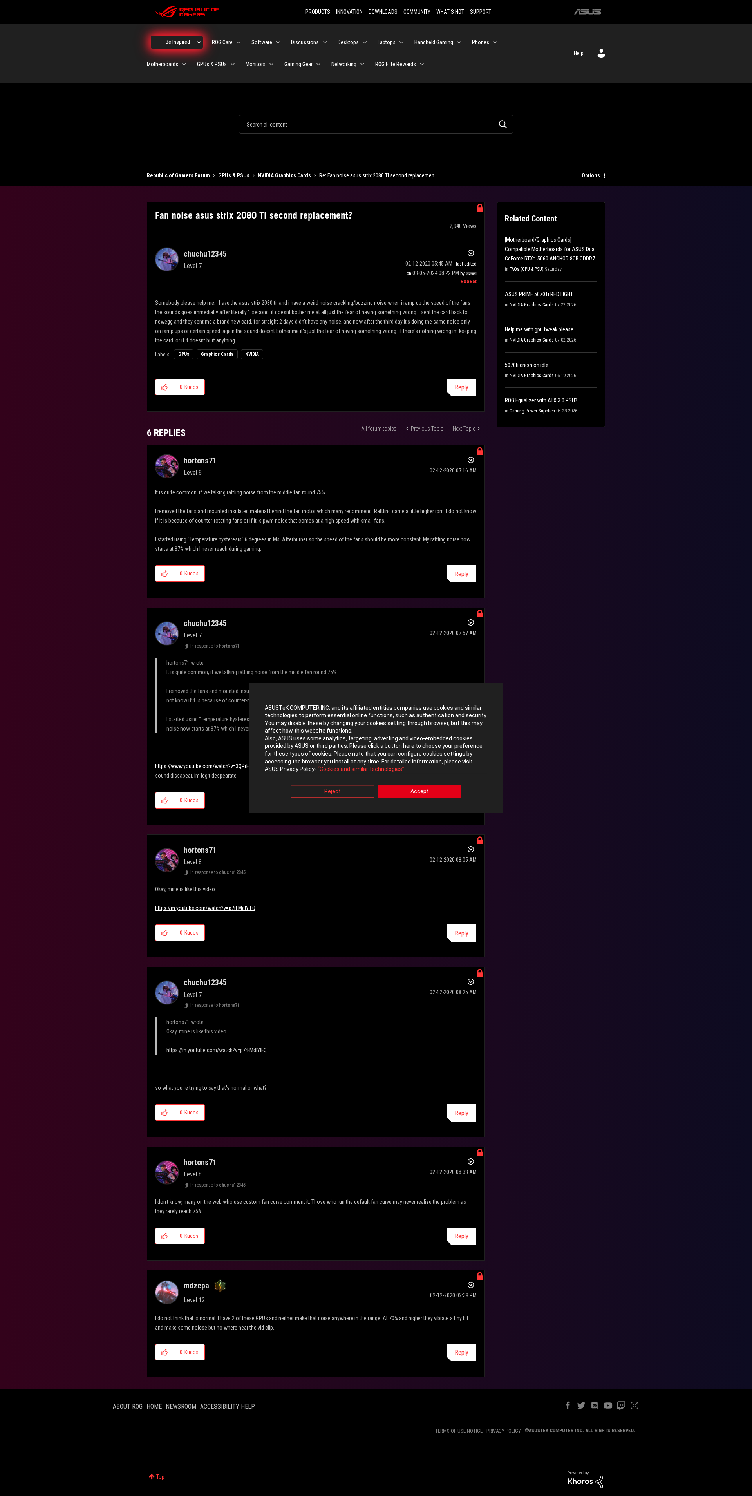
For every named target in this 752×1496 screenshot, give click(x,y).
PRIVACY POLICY (503, 1431)
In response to (215, 646)
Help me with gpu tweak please (539, 329)
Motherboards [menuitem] (162, 64)
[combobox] (376, 124)
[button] (164, 387)
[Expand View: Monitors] (271, 64)
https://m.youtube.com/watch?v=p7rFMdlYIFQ (205, 908)
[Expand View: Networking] (362, 64)
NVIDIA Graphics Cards (284, 175)
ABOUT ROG (128, 1406)
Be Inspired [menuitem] (178, 42)
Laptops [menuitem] (387, 42)
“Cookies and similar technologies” (361, 769)
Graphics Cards (217, 354)
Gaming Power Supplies (532, 411)
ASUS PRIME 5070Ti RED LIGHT (539, 294)
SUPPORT (480, 12)
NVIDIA (252, 354)
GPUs (183, 354)
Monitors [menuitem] (256, 64)
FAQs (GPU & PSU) (527, 269)
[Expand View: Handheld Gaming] (459, 42)
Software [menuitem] (261, 42)
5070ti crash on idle (526, 365)
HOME (154, 1406)
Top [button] (160, 1477)
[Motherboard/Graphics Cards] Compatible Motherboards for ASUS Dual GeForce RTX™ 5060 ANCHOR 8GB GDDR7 (550, 249)
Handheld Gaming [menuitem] (433, 42)
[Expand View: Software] (278, 42)
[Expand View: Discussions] (325, 42)
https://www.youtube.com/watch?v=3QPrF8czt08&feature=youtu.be (230, 766)
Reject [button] (332, 791)
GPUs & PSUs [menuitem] (212, 64)
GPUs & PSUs (233, 175)
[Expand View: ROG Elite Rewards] (422, 64)
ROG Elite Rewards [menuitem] (395, 64)
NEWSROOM (181, 1406)
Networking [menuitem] (343, 64)
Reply (461, 387)
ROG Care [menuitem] (222, 42)
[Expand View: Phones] (495, 42)
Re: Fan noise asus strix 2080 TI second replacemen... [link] (378, 175)
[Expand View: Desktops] (365, 42)
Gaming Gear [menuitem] (298, 64)
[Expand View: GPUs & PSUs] (233, 64)
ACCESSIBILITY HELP (227, 1406)
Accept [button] (419, 791)
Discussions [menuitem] (305, 42)
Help (579, 53)
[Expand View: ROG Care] (238, 42)
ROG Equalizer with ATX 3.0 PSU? (541, 400)
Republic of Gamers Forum (178, 175)
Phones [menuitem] (480, 42)
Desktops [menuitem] (348, 42)
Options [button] (591, 175)
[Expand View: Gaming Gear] (318, 64)
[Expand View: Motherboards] (184, 64)
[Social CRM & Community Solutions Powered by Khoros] (585, 1479)
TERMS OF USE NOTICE (459, 1431)
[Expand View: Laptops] (401, 42)
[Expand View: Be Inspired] (199, 42)
